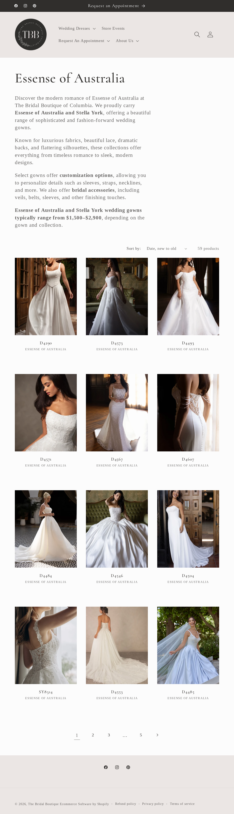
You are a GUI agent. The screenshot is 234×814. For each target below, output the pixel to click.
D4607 (188, 459)
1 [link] (77, 735)
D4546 (117, 575)
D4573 (117, 343)
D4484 (46, 575)
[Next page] (157, 735)
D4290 (46, 343)
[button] (76, 28)
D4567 (117, 459)
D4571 (46, 459)
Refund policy (125, 804)
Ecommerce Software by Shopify (84, 804)
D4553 (117, 692)
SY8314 (46, 692)
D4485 (188, 692)
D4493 (188, 343)
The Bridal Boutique (43, 804)
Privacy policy (153, 804)
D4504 (188, 575)
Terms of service (182, 804)
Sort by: (134, 248)
